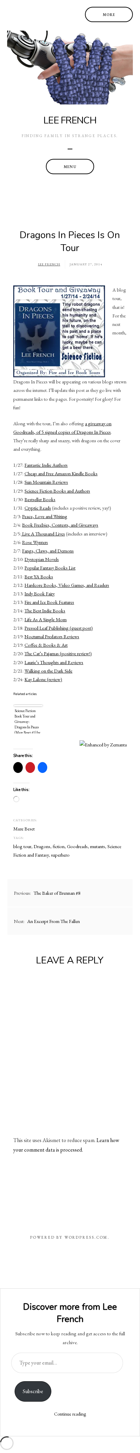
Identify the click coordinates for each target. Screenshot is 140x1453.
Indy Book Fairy (39, 593)
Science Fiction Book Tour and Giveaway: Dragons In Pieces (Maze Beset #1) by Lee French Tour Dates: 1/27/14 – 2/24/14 (27, 720)
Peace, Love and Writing (44, 516)
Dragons (42, 846)
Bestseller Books (39, 499)
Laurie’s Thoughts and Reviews (53, 662)
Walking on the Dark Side (48, 670)
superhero (60, 855)
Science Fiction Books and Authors (57, 491)
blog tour (22, 846)
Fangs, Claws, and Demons (48, 550)
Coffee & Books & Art (46, 645)
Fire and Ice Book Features (49, 602)
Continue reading (70, 1414)
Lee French (70, 120)
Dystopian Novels (41, 559)
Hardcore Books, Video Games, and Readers (66, 585)
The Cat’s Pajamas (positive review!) (58, 653)
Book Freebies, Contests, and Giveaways (60, 525)
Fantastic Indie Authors (46, 465)
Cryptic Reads (37, 508)
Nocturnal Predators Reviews (51, 636)
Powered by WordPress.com (69, 1237)
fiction (59, 846)
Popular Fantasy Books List (49, 567)
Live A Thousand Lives (43, 533)
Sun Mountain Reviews (46, 482)
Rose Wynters (35, 542)
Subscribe (33, 1391)
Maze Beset (24, 828)
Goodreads (77, 846)
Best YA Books (38, 576)
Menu (70, 166)
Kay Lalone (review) (43, 679)
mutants (97, 846)
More (109, 14)
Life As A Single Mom (45, 619)
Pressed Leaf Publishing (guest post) (58, 628)
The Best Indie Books (44, 610)
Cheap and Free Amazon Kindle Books (61, 473)
